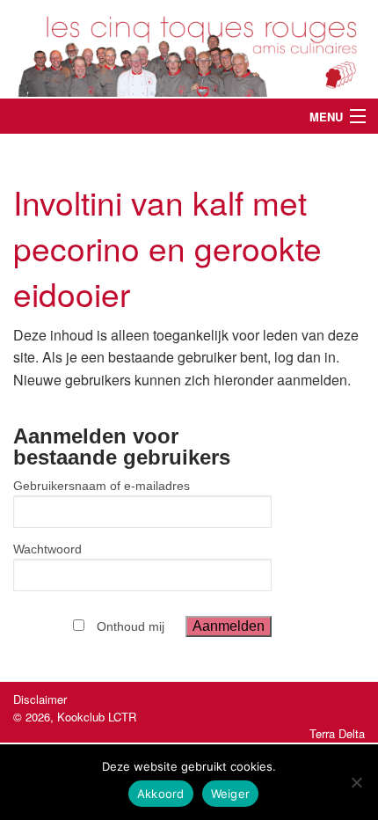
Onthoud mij (130, 626)
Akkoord (161, 794)
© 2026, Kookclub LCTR (74, 716)
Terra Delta (337, 733)
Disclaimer (40, 699)
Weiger (231, 794)
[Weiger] (356, 782)
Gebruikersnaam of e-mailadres (101, 486)
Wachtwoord (47, 549)
